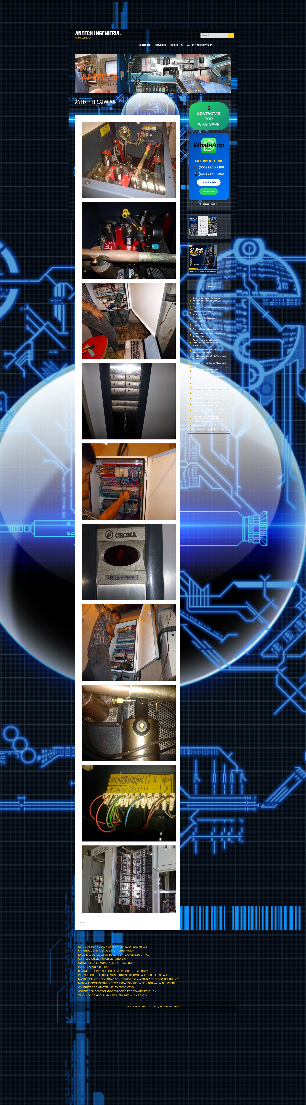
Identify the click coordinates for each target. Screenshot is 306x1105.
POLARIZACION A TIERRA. (93, 966)
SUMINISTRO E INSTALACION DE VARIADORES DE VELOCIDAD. (114, 971)
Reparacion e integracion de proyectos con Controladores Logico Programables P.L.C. (209, 418)
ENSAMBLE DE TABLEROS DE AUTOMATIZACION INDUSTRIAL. (113, 954)
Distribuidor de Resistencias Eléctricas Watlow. (206, 319)
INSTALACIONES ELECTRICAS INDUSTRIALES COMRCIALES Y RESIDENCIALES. (124, 975)
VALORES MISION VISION (199, 45)
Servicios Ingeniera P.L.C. (205, 425)
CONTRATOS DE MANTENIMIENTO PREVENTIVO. (106, 987)
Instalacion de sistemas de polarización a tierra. (205, 350)
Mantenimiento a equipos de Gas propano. (208, 377)
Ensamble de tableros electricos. (208, 329)
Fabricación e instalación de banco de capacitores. (209, 335)
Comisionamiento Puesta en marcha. (210, 307)
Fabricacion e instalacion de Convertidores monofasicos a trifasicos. (206, 343)
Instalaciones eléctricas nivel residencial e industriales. (206, 371)
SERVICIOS (160, 45)
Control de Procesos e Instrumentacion (203, 313)
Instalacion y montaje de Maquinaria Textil (209, 364)
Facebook (211, 286)
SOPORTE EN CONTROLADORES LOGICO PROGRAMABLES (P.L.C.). (117, 991)
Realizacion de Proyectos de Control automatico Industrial (209, 410)
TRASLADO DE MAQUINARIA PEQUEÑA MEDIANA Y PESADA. (113, 995)
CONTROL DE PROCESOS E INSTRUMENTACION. (106, 950)
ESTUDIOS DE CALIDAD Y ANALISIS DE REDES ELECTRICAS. (113, 946)
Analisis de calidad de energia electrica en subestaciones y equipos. (206, 301)
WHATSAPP (208, 191)
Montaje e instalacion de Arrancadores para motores (205, 393)
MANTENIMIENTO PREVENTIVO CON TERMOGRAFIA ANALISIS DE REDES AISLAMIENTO (128, 979)
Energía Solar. (199, 324)
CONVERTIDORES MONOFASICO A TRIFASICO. (105, 962)
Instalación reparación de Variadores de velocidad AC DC (209, 357)
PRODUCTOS (176, 45)
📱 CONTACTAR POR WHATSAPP (208, 116)
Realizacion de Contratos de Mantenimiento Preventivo (206, 403)
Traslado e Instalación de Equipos (208, 429)
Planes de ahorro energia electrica (208, 398)
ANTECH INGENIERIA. (98, 33)
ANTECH (164, 1006)
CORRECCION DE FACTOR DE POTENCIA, (102, 958)
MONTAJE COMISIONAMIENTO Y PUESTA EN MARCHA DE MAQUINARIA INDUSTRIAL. (127, 983)
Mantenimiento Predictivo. (205, 383)
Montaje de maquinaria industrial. (208, 387)
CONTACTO (145, 45)
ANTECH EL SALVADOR (137, 1006)
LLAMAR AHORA (209, 182)
